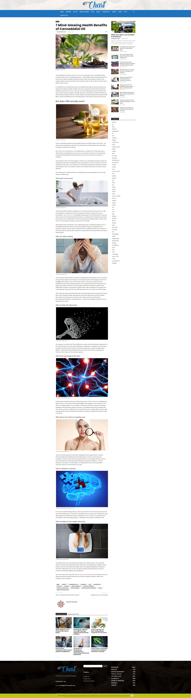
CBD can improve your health (83, 574)
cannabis (83, 584)
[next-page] (59, 657)
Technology (106, 12)
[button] (133, 12)
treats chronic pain (62, 589)
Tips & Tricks (115, 256)
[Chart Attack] (95, 5)
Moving (114, 223)
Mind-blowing (75, 588)
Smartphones (115, 245)
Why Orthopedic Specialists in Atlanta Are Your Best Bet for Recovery (127, 94)
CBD (90, 584)
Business (68, 12)
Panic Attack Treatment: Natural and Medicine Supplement (64, 650)
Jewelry (114, 202)
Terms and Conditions (89, 681)
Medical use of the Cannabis (99, 595)
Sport (120, 12)
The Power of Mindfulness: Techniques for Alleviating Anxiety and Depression (81, 651)
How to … (114, 198)
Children (114, 140)
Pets (125, 12)
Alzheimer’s (87, 515)
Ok (132, 695)
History (114, 189)
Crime (113, 144)
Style (92, 12)
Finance (114, 167)
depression (97, 584)
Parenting (114, 229)
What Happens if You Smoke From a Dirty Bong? (62, 631)
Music (98, 12)
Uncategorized (115, 261)
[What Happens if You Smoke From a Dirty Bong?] (64, 622)
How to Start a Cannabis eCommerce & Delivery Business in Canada (99, 650)
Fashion (114, 164)
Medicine (114, 218)
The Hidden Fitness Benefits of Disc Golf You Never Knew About (127, 48)
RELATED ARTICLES (61, 614)
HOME (62, 12)
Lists (113, 211)
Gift (113, 180)
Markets (114, 216)
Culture (114, 149)
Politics (114, 236)
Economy (114, 155)
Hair (113, 185)
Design (114, 151)
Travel (114, 12)
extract (59, 586)
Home (57, 19)
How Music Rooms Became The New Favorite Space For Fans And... (127, 109)
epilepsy (79, 153)
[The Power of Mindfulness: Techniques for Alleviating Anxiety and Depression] (81, 641)
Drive (113, 153)
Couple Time (115, 142)
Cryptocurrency (116, 147)
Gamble (114, 176)
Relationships (115, 240)
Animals (114, 122)
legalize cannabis (88, 586)
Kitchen (114, 205)
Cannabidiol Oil (73, 584)
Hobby (113, 191)
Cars (113, 135)
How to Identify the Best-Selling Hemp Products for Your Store (99, 631)
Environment (115, 162)
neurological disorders (89, 588)
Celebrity (114, 138)
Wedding (114, 263)
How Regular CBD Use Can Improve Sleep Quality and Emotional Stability (80, 632)
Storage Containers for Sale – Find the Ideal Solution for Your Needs (127, 102)
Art (113, 124)
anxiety (64, 584)
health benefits (76, 586)
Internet (114, 200)
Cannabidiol (79, 75)
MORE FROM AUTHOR (73, 614)
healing (67, 586)
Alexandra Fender (115, 38)
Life (113, 209)
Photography (115, 234)
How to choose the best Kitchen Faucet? (67, 595)
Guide (113, 182)
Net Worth (114, 227)
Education (114, 158)
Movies (114, 220)
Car (113, 31)
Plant (100, 588)
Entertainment (115, 160)
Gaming (114, 178)
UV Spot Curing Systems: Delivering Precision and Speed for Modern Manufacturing (127, 63)
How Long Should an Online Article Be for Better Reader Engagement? (127, 56)
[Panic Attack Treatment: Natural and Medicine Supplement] (64, 641)
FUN (113, 173)
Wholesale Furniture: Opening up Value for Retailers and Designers (127, 71)
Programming (115, 238)
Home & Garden (84, 12)
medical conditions (62, 588)
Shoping (114, 243)
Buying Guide (115, 131)
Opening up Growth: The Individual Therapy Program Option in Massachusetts (126, 86)
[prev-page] (57, 657)
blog (113, 126)
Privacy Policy (86, 678)
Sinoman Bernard (61, 31)
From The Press (116, 171)
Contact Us (64, 15)
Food (113, 169)
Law (113, 207)
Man (113, 214)
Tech (113, 252)
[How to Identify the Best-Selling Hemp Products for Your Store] (99, 622)
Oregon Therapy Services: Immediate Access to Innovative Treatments (126, 79)
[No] (189, 696)
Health (75, 12)
